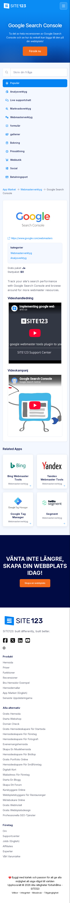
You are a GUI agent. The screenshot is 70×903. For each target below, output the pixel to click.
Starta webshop (12, 718)
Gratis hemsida (12, 713)
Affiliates (8, 846)
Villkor (15, 892)
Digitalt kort (9, 769)
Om (5, 831)
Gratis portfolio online (15, 759)
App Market (9, 189)
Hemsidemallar (11, 687)
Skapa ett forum (12, 784)
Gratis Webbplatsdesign (17, 810)
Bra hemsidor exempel (16, 682)
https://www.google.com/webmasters (31, 238)
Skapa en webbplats (35, 583)
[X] (12, 640)
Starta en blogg (12, 779)
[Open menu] (63, 6)
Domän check (11, 723)
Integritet (25, 892)
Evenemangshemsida (15, 744)
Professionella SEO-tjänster (19, 815)
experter (8, 851)
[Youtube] (27, 640)
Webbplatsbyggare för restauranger (24, 795)
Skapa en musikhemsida (17, 749)
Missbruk (37, 892)
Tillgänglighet (51, 892)
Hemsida (8, 662)
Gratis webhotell (12, 805)
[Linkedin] (20, 640)
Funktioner (9, 672)
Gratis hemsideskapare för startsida (24, 729)
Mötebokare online (14, 800)
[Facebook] (6, 640)
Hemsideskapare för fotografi (20, 739)
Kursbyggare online (14, 789)
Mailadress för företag (16, 774)
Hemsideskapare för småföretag (22, 764)
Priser (6, 667)
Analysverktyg (19, 258)
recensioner (10, 677)
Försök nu (35, 51)
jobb (11, 841)
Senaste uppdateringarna (17, 698)
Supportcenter (11, 836)
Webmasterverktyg (31, 189)
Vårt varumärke (11, 856)
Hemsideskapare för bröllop (19, 754)
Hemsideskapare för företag (20, 734)
